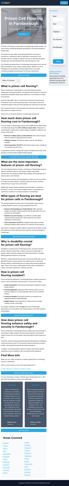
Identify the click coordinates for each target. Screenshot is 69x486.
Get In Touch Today (23, 75)
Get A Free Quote (24, 430)
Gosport (26, 458)
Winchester (6, 467)
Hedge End (27, 448)
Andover (26, 442)
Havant (5, 473)
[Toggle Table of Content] (17, 80)
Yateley (28, 368)
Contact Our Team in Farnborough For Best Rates (24, 157)
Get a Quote (22, 34)
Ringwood (27, 475)
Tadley (5, 459)
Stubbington (28, 456)
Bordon (5, 448)
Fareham (27, 450)
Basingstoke (6, 454)
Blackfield (27, 469)
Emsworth (6, 470)
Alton (4, 451)
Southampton (28, 464)
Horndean (6, 464)
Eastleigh (27, 445)
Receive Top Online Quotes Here (23, 315)
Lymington (27, 472)
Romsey (26, 461)
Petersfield (6, 462)
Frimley (3, 368)
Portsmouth (27, 453)
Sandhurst (23, 368)
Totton (26, 467)
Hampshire (6, 456)
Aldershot (9, 368)
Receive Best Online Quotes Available (24, 236)
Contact (64, 3)
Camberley (15, 368)
